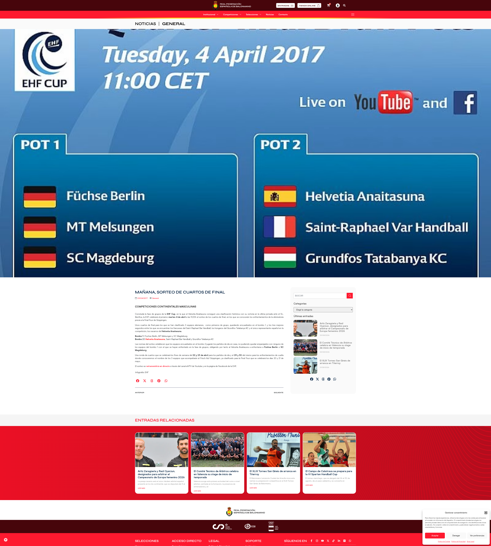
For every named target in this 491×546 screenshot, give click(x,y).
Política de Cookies (444, 541)
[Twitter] (328, 540)
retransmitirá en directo (158, 366)
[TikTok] (334, 540)
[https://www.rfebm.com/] (231, 5)
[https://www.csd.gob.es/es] (222, 526)
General (173, 23)
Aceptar (435, 535)
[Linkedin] (339, 540)
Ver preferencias (477, 535)
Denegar (456, 535)
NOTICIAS (145, 23)
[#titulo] (6, 540)
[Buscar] (350, 295)
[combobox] (320, 295)
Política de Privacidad (458, 541)
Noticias (270, 14)
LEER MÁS (141, 488)
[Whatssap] (350, 540)
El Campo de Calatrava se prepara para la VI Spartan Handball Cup (328, 472)
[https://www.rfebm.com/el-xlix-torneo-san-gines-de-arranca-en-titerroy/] (305, 365)
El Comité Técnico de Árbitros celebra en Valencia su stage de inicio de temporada (336, 345)
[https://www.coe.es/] (273, 526)
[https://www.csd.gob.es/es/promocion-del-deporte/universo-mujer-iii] (250, 526)
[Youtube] (323, 540)
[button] (486, 512)
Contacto (283, 14)
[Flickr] (345, 540)
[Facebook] (312, 540)
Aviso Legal (470, 541)
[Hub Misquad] (338, 5)
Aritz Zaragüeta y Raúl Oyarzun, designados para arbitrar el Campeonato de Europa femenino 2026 (334, 327)
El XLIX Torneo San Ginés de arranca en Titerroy (335, 361)
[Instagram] (317, 540)
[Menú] (353, 14)
